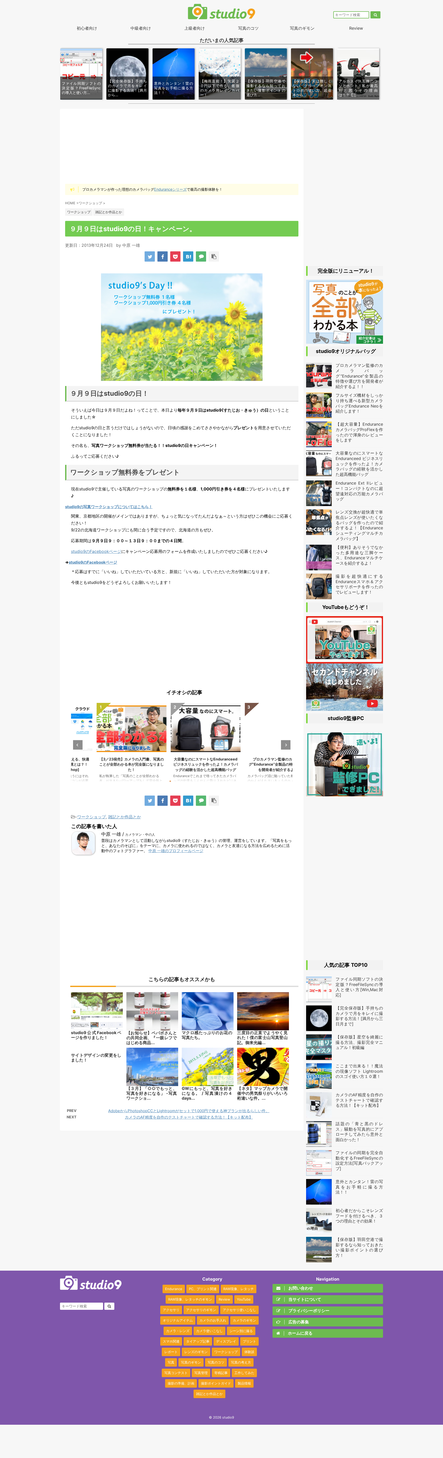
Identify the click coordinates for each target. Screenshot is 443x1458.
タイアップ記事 (197, 1341)
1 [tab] (170, 781)
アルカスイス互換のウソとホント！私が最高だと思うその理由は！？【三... (358, 88)
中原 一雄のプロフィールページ (175, 850)
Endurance (173, 1289)
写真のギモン (302, 28)
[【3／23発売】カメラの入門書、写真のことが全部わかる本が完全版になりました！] (344, 341)
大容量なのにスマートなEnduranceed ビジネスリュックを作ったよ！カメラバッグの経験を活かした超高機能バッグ (182, 764)
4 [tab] (193, 781)
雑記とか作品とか (124, 816)
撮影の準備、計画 (181, 1383)
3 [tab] (185, 781)
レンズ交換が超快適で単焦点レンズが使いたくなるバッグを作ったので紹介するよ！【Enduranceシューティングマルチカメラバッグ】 (359, 525)
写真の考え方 (241, 1362)
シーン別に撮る (241, 1331)
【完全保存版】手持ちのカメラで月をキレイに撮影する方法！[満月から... (127, 88)
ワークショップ (91, 816)
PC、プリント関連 (203, 1289)
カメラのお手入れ (212, 1320)
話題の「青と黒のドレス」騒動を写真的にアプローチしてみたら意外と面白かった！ (359, 1131)
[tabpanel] (108, 745)
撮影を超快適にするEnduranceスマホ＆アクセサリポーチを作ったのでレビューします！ (359, 584)
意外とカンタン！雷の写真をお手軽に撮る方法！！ (173, 88)
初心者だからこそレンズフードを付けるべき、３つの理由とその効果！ (359, 1216)
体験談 (249, 1352)
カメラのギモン (244, 1320)
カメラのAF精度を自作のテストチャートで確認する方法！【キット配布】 (189, 1117)
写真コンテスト (176, 1373)
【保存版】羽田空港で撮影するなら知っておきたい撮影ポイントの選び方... (265, 88)
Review (356, 28)
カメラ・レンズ (177, 1331)
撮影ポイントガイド (216, 1383)
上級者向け (194, 28)
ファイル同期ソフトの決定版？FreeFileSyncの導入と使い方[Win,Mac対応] (359, 987)
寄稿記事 (221, 1373)
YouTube (244, 1299)
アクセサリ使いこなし (239, 1310)
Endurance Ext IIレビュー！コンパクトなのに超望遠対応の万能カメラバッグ (359, 490)
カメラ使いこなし (209, 1331)
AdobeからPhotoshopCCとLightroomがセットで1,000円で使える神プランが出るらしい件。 (188, 1110)
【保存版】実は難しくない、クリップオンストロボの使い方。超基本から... (312, 88)
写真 (171, 1362)
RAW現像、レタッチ (238, 1289)
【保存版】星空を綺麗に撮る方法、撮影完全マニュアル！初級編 (359, 1042)
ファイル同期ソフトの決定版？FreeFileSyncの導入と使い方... (81, 88)
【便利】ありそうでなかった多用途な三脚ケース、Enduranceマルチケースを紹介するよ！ (359, 555)
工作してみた (244, 1373)
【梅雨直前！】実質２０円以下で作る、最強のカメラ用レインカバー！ (219, 88)
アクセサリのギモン (201, 1310)
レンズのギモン (196, 1352)
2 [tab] (177, 781)
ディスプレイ (226, 1341)
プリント (249, 1341)
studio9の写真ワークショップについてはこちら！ (109, 506)
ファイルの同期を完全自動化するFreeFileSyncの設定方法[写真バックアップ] (359, 1160)
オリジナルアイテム (178, 1320)
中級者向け (140, 28)
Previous (78, 745)
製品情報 (244, 1383)
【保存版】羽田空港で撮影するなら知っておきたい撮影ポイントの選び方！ (359, 1247)
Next (285, 745)
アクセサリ (171, 1310)
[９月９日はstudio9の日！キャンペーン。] (188, 256)
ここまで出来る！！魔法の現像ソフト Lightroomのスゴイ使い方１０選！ (359, 1071)
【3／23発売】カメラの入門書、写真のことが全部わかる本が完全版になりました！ (108, 764)
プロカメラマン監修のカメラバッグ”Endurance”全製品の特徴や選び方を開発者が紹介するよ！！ (256, 764)
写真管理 (201, 1373)
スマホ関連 (171, 1341)
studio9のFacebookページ (96, 551)
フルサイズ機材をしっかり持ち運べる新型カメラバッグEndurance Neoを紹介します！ (359, 403)
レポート (171, 1352)
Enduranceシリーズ (170, 189)
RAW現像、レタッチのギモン (190, 1299)
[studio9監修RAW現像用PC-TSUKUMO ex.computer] (344, 793)
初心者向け (87, 28)
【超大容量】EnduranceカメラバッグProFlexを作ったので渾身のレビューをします (359, 432)
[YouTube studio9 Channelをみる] (344, 660)
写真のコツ (248, 28)
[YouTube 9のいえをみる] (344, 708)
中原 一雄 (131, 245)
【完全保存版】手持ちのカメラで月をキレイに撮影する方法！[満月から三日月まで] (359, 1015)
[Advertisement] (181, 146)
